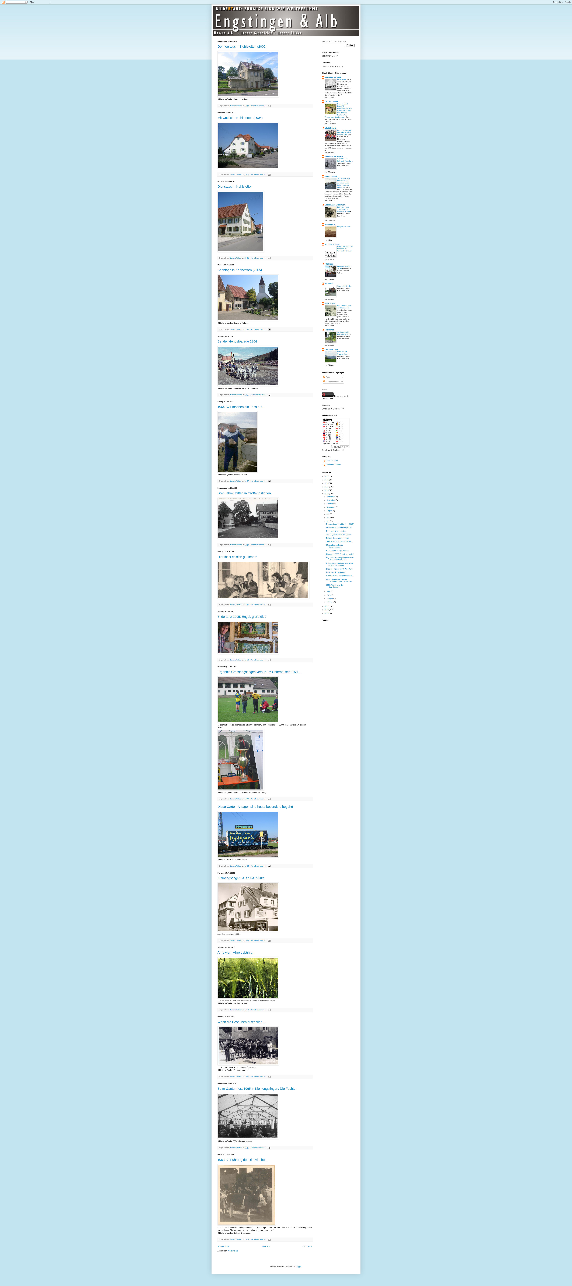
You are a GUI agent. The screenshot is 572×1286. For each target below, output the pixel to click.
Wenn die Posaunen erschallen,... (241, 1022)
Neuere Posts (223, 1247)
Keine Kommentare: (258, 106)
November (331, 500)
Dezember (331, 497)
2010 (326, 610)
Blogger (298, 1267)
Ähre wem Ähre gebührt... (235, 952)
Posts (327, 377)
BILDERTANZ (330, 128)
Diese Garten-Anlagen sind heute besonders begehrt (255, 807)
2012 (326, 494)
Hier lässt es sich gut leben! (237, 557)
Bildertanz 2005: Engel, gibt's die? (241, 617)
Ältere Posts (307, 1247)
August (330, 511)
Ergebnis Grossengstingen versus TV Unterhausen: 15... (340, 559)
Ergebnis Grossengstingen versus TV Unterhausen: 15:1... (259, 672)
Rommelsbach (331, 176)
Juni (328, 518)
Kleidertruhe (341, 80)
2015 (326, 483)
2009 (326, 613)
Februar (330, 598)
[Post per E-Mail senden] (269, 106)
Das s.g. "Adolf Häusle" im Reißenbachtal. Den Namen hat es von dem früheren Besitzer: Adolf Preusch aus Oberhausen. (338, 110)
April (329, 591)
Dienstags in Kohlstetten (234, 186)
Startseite (266, 1247)
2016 (326, 480)
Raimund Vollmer (334, 465)
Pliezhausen (330, 303)
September (331, 507)
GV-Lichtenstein (331, 102)
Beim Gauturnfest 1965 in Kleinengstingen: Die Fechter (257, 1088)
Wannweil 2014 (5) (344, 286)
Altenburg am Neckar (334, 156)
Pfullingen (329, 264)
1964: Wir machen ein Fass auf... (241, 407)
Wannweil (329, 284)
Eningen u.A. (330, 224)
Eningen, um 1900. (344, 227)
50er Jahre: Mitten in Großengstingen (244, 493)
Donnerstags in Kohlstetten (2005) (241, 46)
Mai (328, 521)
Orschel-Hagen (331, 349)
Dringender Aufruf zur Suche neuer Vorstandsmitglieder (345, 249)
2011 (326, 606)
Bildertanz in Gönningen (335, 205)
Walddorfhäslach (332, 244)
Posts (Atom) (232, 1251)
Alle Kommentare (332, 382)
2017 (326, 476)
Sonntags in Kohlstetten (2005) (239, 270)
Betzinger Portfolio (333, 77)
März (329, 595)
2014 (326, 487)
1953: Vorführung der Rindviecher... (242, 1160)
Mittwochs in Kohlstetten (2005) (240, 118)
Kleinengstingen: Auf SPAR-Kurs (241, 878)
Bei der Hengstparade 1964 (237, 341)
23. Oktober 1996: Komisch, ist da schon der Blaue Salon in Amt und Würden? (343, 183)
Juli (328, 514)
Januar (330, 602)
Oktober (330, 504)
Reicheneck (330, 330)
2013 (326, 490)
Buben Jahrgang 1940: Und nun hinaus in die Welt (343, 209)
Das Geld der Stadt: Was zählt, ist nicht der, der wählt (344, 132)
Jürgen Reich (332, 461)
